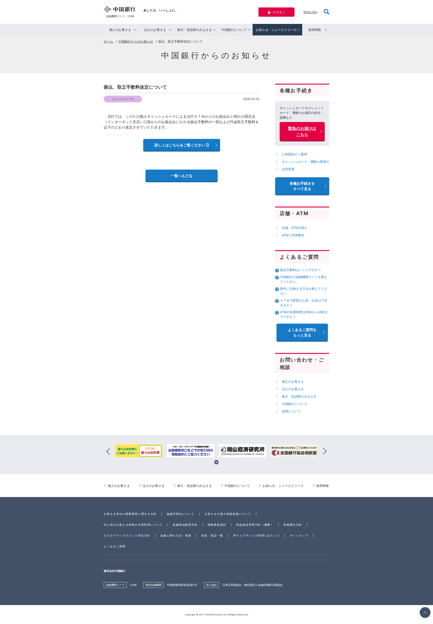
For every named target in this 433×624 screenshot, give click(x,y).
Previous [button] (108, 451)
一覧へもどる (181, 175)
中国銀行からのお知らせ (135, 41)
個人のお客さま (120, 30)
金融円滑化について (181, 514)
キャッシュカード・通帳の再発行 (305, 161)
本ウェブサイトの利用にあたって (256, 535)
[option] (138, 451)
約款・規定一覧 (212, 535)
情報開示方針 (292, 524)
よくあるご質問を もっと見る (302, 332)
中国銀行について (234, 30)
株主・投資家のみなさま (194, 30)
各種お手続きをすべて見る (302, 186)
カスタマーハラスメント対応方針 (127, 535)
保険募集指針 (217, 524)
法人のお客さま (155, 30)
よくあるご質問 (115, 546)
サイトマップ (299, 535)
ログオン (279, 12)
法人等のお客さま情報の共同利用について (133, 524)
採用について (291, 411)
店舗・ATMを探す (294, 228)
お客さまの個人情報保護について (228, 514)
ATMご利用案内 (293, 235)
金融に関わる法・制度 (175, 535)
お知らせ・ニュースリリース (276, 30)
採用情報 (314, 30)
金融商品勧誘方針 (185, 524)
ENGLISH (310, 12)
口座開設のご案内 (294, 154)
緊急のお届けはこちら (302, 131)
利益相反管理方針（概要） (255, 524)
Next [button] (324, 451)
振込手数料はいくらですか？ (300, 270)
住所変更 (288, 169)
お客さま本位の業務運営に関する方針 (130, 514)
